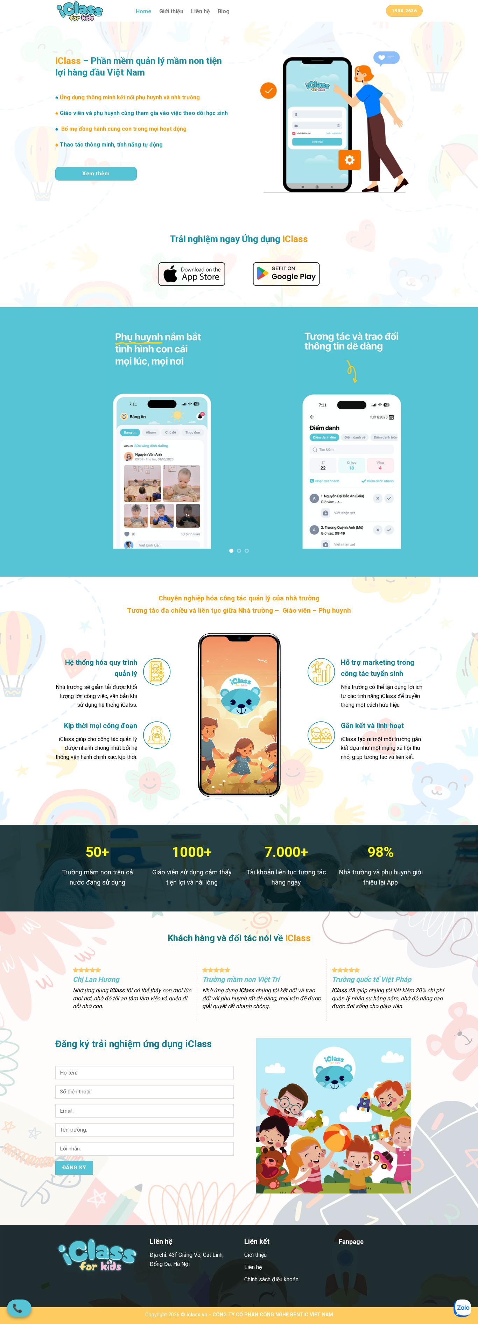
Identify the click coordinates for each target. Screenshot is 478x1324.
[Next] (459, 441)
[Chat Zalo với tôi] (462, 1308)
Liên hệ (200, 11)
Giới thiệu (171, 11)
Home (144, 11)
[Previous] (18, 441)
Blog (224, 11)
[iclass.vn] (90, 11)
